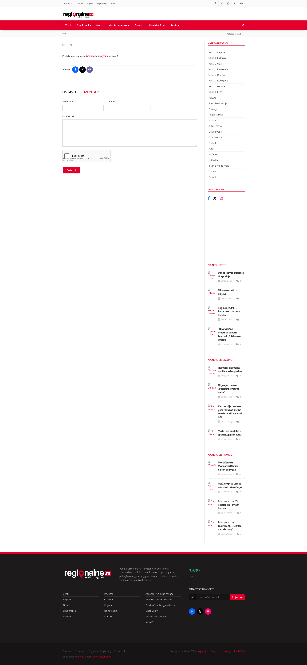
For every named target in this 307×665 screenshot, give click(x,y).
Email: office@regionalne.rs (160, 605)
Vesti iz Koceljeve (218, 80)
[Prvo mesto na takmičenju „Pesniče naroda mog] (212, 524)
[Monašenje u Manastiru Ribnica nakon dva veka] (212, 464)
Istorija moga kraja (219, 165)
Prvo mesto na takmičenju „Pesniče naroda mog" (229, 525)
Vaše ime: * (68, 101)
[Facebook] (215, 3)
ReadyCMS (239, 651)
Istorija (212, 120)
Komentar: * (69, 116)
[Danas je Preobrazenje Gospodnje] (212, 275)
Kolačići (150, 622)
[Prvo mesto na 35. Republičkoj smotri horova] (212, 503)
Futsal (212, 148)
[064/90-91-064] (235, 3)
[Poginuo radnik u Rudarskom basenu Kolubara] (212, 310)
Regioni (67, 599)
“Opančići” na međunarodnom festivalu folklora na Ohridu (229, 334)
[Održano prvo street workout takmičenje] (212, 485)
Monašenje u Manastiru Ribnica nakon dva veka (228, 466)
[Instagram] (228, 3)
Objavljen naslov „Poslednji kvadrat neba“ (228, 388)
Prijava (90, 3)
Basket (212, 177)
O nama (79, 3)
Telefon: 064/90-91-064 (159, 599)
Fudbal (212, 143)
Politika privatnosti (156, 616)
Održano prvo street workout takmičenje (230, 485)
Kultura (212, 97)
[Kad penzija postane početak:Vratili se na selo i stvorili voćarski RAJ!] (212, 408)
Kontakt (114, 3)
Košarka (213, 154)
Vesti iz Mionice (217, 86)
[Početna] (78, 13)
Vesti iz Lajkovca (218, 57)
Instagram (103, 55)
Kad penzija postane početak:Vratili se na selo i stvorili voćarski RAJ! (230, 412)
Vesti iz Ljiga (215, 91)
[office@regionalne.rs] (241, 3)
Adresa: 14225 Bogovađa (159, 593)
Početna (68, 3)
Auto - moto (215, 125)
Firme (66, 605)
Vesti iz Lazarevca (218, 69)
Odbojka (213, 159)
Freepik (82, 656)
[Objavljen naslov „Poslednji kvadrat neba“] (212, 387)
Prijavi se (237, 597)
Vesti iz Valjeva (217, 52)
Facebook (91, 55)
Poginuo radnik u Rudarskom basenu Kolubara (229, 311)
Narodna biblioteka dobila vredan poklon (230, 369)
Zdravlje (213, 109)
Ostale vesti (215, 131)
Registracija (102, 3)
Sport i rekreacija (218, 103)
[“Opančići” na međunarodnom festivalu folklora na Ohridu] (212, 331)
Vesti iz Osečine (217, 74)
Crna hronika (215, 137)
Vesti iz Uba (215, 63)
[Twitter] (222, 3)
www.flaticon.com (101, 656)
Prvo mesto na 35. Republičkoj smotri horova (228, 504)
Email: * (113, 101)
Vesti (239, 34)
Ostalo (212, 171)
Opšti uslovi (152, 610)
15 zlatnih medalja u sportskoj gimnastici (229, 432)
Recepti (67, 616)
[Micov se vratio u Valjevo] (212, 292)
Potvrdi (71, 170)
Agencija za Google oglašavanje (214, 651)
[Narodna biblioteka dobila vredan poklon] (212, 370)
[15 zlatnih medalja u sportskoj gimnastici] (212, 433)
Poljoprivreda (216, 114)
